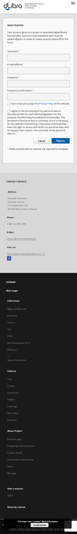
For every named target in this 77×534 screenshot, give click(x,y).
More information (50, 521)
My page (11, 473)
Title (9, 379)
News (10, 466)
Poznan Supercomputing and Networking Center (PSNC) (39, 528)
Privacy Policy (46, 103)
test (9, 329)
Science (11, 322)
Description (13, 413)
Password (13, 77)
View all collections (16, 360)
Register (60, 140)
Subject (11, 399)
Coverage (12, 406)
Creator (11, 385)
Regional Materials (16, 308)
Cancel (41, 140)
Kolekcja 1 (12, 349)
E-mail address (15, 64)
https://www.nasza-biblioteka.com (24, 253)
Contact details (15, 452)
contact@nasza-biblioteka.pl (21, 238)
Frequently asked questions (21, 445)
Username (13, 51)
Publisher (12, 419)
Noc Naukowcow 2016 (18, 342)
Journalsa (12, 315)
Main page (12, 290)
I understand (39, 525)
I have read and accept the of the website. (38, 104)
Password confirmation (20, 90)
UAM (9, 336)
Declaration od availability (20, 459)
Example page (14, 439)
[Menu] (73, 3)
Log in (10, 495)
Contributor (13, 392)
